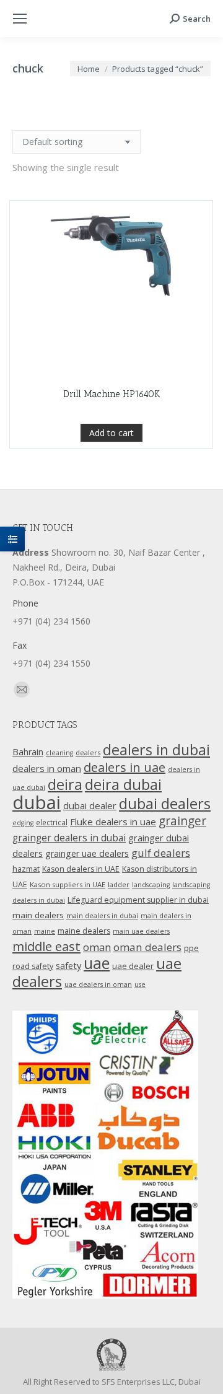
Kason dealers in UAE (81, 869)
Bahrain (27, 752)
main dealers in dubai (102, 915)
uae (97, 962)
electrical (52, 822)
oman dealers (147, 947)
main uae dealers (141, 931)
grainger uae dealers (87, 853)
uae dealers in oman (98, 984)
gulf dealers (160, 853)
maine (44, 931)
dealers (88, 752)
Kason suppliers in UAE (67, 884)
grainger (182, 821)
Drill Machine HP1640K (111, 394)
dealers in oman (46, 768)
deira (65, 784)
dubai (36, 802)
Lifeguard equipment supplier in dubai (138, 900)
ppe (191, 947)
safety (68, 965)
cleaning (59, 752)
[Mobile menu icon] (19, 18)
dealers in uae (124, 767)
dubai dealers (165, 803)
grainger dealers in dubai (69, 837)
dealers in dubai (156, 750)
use (140, 984)
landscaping (151, 884)
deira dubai (123, 784)
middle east (46, 946)
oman (97, 947)
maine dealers (84, 931)
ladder (118, 884)
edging (22, 822)
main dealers (38, 915)
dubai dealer (89, 805)
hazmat (26, 869)
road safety (32, 966)
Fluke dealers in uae (113, 821)
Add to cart (111, 433)
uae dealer (133, 965)
